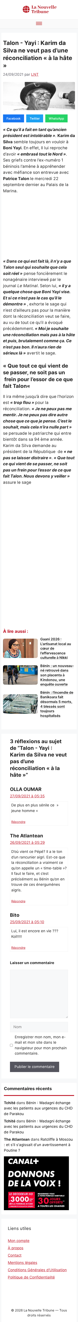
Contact (14, 1255)
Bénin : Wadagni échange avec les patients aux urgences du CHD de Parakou (38, 1108)
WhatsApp (56, 118)
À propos (15, 1248)
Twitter (35, 118)
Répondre (18, 822)
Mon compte (18, 1241)
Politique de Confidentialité (31, 1277)
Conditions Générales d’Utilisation (37, 1270)
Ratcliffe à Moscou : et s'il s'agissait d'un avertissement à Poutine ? (38, 1145)
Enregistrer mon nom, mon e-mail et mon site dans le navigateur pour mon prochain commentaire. (41, 1045)
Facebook (13, 118)
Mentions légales (22, 1262)
